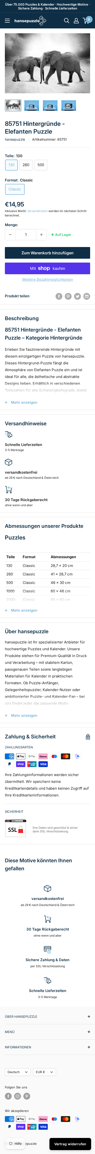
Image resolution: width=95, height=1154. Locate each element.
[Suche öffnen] (66, 20)
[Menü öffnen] (7, 21)
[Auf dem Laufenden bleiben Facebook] (8, 1096)
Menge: (11, 224)
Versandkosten (37, 211)
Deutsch (14, 1072)
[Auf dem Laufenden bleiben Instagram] (17, 1096)
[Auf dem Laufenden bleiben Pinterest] (26, 1096)
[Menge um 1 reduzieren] (10, 234)
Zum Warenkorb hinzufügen (47, 252)
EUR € (40, 1072)
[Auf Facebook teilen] (59, 296)
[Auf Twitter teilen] (77, 296)
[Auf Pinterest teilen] (68, 296)
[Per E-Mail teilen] (86, 296)
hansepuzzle (15, 139)
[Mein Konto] (76, 20)
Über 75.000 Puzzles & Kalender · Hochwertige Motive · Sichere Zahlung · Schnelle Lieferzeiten (47, 6)
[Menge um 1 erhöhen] (41, 234)
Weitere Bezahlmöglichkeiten (47, 279)
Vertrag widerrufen (70, 1144)
